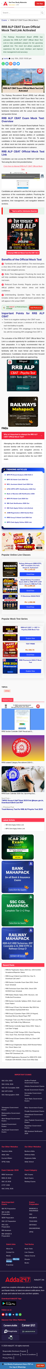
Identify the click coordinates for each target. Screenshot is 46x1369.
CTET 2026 (6, 1185)
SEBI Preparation (8, 1218)
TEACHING (33, 1221)
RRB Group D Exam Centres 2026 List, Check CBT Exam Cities (22, 1040)
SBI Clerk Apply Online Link (14, 825)
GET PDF (40, 1366)
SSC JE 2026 (6, 1181)
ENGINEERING (34, 1228)
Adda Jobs (5, 1154)
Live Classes (29, 1252)
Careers (12, 1260)
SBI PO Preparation (9, 1208)
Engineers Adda (30, 1158)
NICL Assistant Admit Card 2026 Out (20, 484)
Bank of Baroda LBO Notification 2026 (21, 494)
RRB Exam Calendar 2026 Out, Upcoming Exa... (19, 793)
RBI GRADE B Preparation (7, 1235)
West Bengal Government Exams (11, 1120)
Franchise (9, 1265)
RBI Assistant (6, 1230)
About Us (9, 1248)
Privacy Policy (8, 1358)
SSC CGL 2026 (7, 1080)
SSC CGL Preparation (6, 1226)
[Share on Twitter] (18, 63)
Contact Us (10, 1252)
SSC (30, 1214)
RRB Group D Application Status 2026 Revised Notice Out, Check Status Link (23, 1046)
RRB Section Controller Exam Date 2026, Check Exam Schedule (21, 983)
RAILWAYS (33, 1218)
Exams (4, 20)
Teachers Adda (7, 1151)
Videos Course (30, 1256)
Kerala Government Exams (34, 1090)
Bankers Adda (30, 1151)
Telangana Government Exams (10, 1109)
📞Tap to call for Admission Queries (23, 211)
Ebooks (27, 1259)
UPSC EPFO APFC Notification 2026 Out (21, 489)
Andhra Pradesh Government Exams (32, 1082)
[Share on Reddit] (10, 63)
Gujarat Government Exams (9, 1125)
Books (27, 1263)
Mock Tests (29, 1248)
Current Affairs (7, 1158)
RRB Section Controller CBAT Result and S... (17, 731)
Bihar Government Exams (34, 1107)
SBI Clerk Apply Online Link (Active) (20, 508)
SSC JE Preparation (9, 1221)
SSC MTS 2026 (7, 1091)
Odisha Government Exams (34, 1086)
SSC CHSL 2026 (7, 1084)
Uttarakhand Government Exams (34, 1116)
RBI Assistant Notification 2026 (34, 1132)
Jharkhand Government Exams (10, 1131)
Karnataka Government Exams (33, 1094)
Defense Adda (30, 1154)
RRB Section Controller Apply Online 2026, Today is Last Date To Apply (22, 1027)
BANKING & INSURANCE (33, 1210)
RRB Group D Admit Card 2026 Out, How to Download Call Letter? (20, 977)
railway (7, 691)
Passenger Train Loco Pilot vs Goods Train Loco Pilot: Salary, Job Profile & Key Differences (23, 1021)
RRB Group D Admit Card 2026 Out (19, 517)
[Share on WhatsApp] (3, 63)
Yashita (5, 58)
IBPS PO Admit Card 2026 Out (17, 498)
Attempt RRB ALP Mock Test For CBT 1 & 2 (23, 253)
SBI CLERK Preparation (6, 1213)
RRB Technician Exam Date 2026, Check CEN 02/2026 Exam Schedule (21, 990)
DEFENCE (33, 1225)
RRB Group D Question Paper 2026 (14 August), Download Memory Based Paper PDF (21, 1015)
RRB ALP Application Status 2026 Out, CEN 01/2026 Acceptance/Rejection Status (23, 971)
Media (8, 1256)
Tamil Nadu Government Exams (33, 1100)
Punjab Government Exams (34, 1111)
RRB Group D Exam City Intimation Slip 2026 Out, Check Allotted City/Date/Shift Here (22, 1008)
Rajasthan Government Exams (33, 1127)
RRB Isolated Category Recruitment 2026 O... (18, 762)
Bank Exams (29, 1178)
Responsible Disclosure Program (14, 1351)
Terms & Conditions (29, 1354)
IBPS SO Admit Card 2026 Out (17, 479)
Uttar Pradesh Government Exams (34, 1121)
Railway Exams (30, 1181)
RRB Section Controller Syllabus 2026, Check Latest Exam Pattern (23, 1002)
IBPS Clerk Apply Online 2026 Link (19, 522)
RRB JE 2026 (6, 1178)
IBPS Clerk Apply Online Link (15, 828)
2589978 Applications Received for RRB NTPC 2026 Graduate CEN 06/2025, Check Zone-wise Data (23, 1058)
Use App (40, 3)
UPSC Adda (6, 1162)
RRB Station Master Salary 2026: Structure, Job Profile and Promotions (21, 996)
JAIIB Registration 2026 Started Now (20, 513)
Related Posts (7, 700)
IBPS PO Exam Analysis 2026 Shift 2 (20, 475)
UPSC (31, 1232)
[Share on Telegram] (7, 63)
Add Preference (36, 308)
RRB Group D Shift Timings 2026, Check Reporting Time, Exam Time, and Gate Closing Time (22, 1033)
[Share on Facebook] (14, 63)
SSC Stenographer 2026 (10, 1095)
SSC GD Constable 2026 (10, 1088)
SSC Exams (29, 1174)
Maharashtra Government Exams (11, 1114)
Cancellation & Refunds (11, 1354)
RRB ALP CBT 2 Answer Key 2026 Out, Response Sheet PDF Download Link (22, 1052)
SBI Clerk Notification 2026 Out (18, 503)
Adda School (29, 1162)
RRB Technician (7, 1174)
